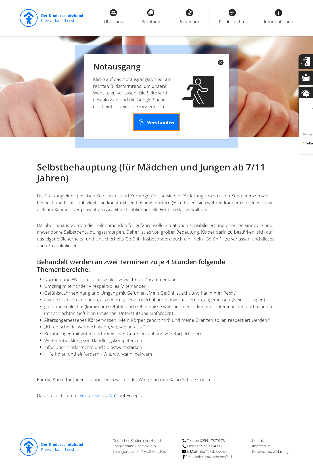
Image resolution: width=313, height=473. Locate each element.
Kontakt (258, 440)
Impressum (261, 446)
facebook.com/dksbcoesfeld (208, 456)
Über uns (113, 21)
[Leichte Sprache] (306, 78)
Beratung (150, 21)
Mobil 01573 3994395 (204, 446)
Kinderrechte (232, 21)
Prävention (189, 21)
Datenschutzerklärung (270, 451)
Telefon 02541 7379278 (205, 440)
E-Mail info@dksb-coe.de (206, 451)
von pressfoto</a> (99, 395)
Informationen (278, 21)
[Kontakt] (306, 94)
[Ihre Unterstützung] (306, 126)
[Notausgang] (306, 61)
